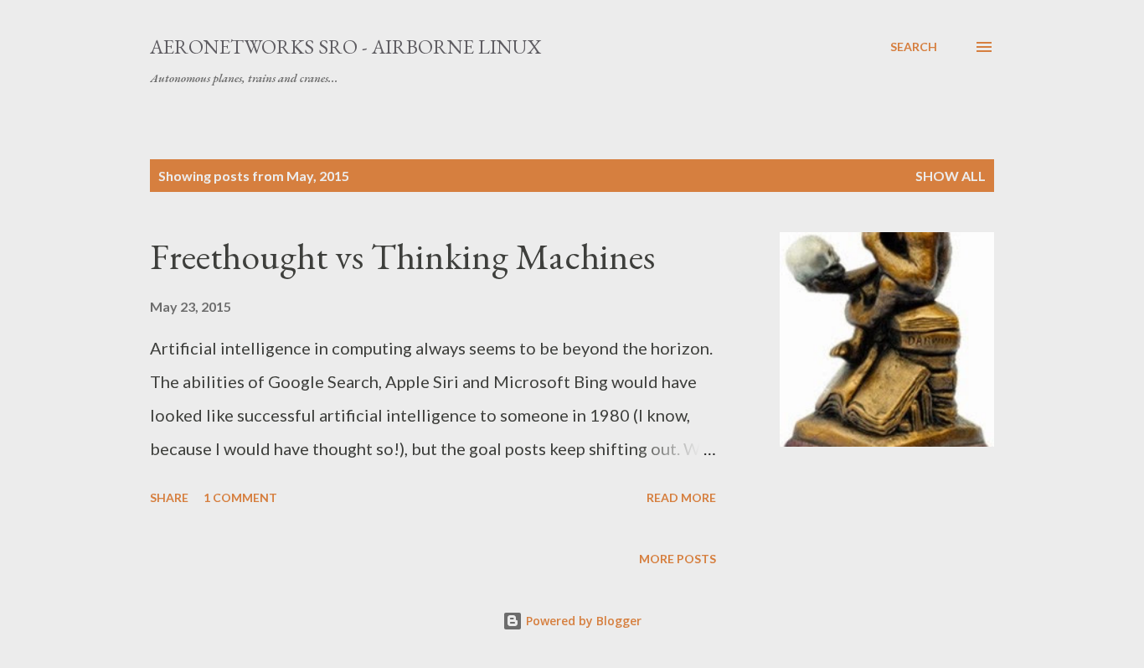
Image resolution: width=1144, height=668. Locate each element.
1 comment (240, 497)
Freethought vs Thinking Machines (402, 256)
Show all (950, 176)
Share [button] (169, 497)
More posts (677, 558)
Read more (681, 497)
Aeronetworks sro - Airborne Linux (345, 47)
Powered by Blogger (582, 621)
